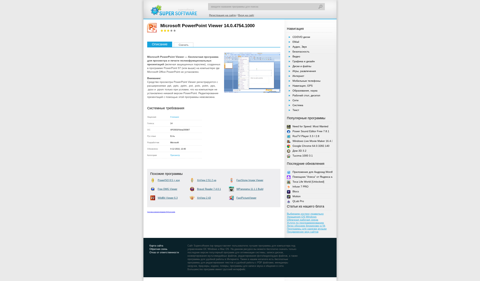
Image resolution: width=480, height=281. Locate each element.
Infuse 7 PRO (300, 186)
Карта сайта (156, 245)
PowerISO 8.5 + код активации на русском (170, 181)
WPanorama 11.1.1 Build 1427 (249, 190)
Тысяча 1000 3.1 (300, 155)
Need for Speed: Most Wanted (308, 126)
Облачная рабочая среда (302, 219)
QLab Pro (298, 201)
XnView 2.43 (204, 197)
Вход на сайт (246, 15)
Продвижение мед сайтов (302, 231)
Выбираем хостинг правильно (305, 213)
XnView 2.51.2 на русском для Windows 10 (209, 181)
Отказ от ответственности (164, 252)
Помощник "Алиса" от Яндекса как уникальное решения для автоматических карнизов (312, 176)
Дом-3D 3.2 (297, 151)
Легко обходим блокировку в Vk (306, 225)
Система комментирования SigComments (161, 212)
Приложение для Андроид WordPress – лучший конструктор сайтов (312, 171)
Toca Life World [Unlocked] (308, 181)
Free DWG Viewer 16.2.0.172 (167, 190)
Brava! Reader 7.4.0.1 (209, 189)
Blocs (295, 191)
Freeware (174, 117)
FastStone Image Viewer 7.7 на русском (249, 181)
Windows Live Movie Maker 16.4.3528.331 (310, 141)
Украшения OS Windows (301, 216)
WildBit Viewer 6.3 (168, 197)
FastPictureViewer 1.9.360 (246, 198)
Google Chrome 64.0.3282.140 (309, 146)
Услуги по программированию (305, 222)
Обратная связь (158, 249)
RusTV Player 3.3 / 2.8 (304, 136)
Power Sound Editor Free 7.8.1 (308, 131)
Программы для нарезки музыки (307, 228)
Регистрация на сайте (222, 15)
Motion (296, 196)
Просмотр (175, 155)
